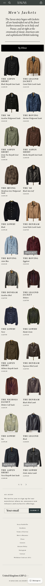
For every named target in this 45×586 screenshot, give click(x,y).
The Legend (30, 436)
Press (22, 539)
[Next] (26, 484)
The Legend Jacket (30, 80)
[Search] (9, 2)
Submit (34, 510)
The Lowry (8, 224)
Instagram (22, 550)
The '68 (5, 115)
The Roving (30, 115)
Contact (22, 554)
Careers (22, 543)
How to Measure (22, 535)
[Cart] (41, 2)
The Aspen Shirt (8, 80)
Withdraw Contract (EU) (22, 557)
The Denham (31, 224)
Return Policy (22, 546)
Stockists (22, 528)
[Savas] (21, 2)
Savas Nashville (22, 524)
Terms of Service (22, 532)
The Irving (8, 188)
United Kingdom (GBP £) (14, 575)
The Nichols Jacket (9, 401)
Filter (24, 48)
